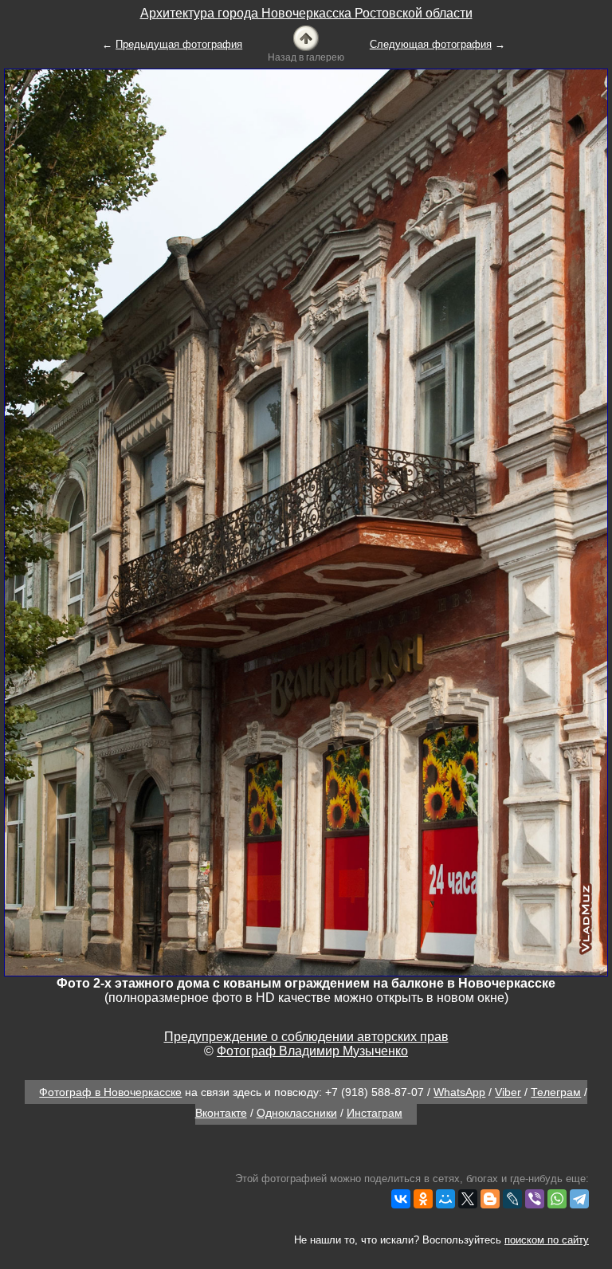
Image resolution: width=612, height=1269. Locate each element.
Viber (508, 1092)
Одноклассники (297, 1112)
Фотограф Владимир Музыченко (312, 1051)
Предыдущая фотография (179, 44)
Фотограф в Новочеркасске (110, 1092)
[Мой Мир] (445, 1198)
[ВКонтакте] (400, 1198)
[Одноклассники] (423, 1198)
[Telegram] (579, 1198)
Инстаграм (374, 1112)
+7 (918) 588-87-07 (374, 1092)
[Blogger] (490, 1198)
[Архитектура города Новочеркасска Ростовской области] (306, 37)
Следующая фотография (431, 44)
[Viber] (534, 1198)
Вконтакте (221, 1112)
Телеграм (556, 1092)
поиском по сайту (546, 1240)
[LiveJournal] (512, 1198)
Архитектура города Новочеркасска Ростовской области (306, 13)
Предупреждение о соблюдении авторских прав (306, 1036)
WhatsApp (459, 1092)
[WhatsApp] (557, 1198)
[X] (467, 1198)
